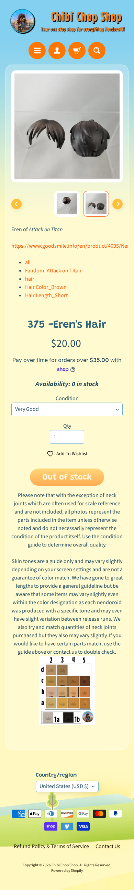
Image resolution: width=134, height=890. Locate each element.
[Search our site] (96, 50)
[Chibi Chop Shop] (67, 20)
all (28, 262)
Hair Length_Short (46, 295)
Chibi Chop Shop (65, 865)
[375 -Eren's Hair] (96, 204)
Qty (67, 426)
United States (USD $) (64, 786)
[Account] (57, 50)
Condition (67, 398)
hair (29, 279)
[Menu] (37, 50)
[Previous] (16, 204)
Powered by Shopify (67, 870)
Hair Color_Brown (46, 287)
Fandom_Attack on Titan (53, 270)
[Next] (117, 204)
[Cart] (77, 50)
